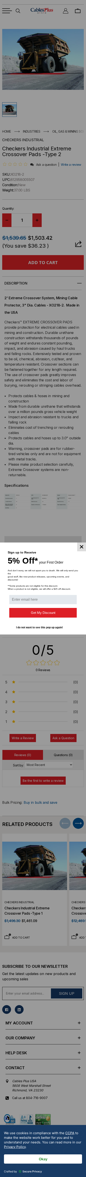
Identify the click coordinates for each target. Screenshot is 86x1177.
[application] (43, 1151)
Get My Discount (43, 613)
